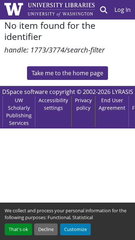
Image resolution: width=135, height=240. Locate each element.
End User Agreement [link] (112, 104)
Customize (75, 229)
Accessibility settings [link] (53, 104)
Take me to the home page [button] (67, 73)
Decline (46, 229)
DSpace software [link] (25, 92)
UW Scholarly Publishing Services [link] (19, 111)
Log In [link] (122, 10)
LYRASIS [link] (122, 92)
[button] (104, 9)
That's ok (18, 229)
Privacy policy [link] (83, 104)
